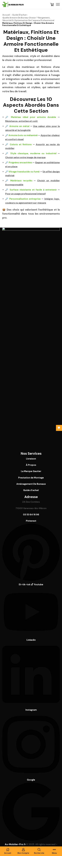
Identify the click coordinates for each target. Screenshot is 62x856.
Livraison (31, 458)
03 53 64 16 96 (31, 514)
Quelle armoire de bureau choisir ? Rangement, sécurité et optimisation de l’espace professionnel (28, 19)
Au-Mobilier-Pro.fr (15, 844)
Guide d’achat (19, 15)
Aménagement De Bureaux (31, 483)
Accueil (6, 15)
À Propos (31, 464)
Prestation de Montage (31, 477)
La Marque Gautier (31, 471)
